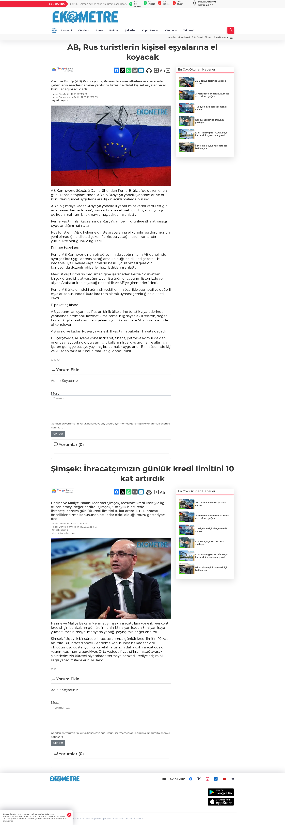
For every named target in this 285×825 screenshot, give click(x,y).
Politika (113, 30)
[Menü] (231, 37)
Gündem (83, 30)
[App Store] (213, 802)
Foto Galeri (197, 37)
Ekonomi (66, 30)
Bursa (99, 30)
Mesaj (56, 393)
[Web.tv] (232, 779)
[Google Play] (213, 792)
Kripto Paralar (150, 30)
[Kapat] (69, 814)
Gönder (58, 433)
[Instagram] (207, 779)
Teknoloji (188, 30)
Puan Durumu (220, 37)
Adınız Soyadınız (64, 381)
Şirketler (130, 30)
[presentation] (124, 4)
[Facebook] (190, 779)
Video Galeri (184, 37)
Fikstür (208, 37)
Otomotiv (171, 30)
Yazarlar (172, 37)
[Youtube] (224, 779)
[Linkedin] (216, 779)
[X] (199, 779)
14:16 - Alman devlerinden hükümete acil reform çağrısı (99, 3)
